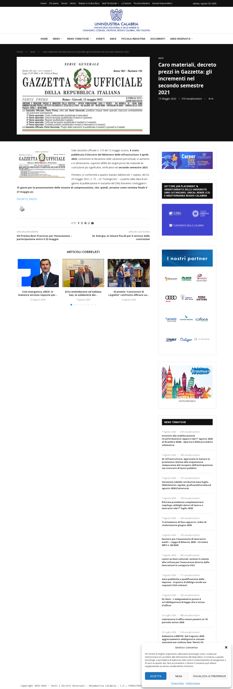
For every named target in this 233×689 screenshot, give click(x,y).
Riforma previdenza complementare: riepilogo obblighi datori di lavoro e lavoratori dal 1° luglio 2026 (183, 505)
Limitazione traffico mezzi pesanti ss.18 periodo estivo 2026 (184, 621)
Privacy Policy (177, 683)
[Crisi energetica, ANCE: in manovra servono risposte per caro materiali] (38, 273)
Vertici (73, 3)
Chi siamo (54, 3)
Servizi (64, 3)
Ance (113, 38)
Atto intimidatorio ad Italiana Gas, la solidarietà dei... (83, 293)
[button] (226, 647)
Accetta (155, 676)
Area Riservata (180, 38)
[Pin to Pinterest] (85, 223)
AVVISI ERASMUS (187, 401)
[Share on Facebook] (78, 223)
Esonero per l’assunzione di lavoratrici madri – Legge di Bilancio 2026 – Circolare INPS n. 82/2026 (185, 542)
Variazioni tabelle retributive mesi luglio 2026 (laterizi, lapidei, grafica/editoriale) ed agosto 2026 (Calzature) (186, 485)
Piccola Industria (142, 3)
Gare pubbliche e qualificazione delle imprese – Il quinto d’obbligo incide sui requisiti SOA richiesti (184, 582)
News (56, 38)
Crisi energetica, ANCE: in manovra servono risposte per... (37, 293)
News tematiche (78, 38)
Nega (178, 676)
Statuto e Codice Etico (88, 3)
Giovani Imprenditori (162, 3)
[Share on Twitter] (82, 223)
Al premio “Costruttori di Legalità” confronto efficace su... (128, 293)
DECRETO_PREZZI (27, 199)
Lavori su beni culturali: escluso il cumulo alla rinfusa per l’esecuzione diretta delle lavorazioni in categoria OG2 (185, 562)
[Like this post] (75, 223)
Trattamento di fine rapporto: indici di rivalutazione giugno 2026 (184, 524)
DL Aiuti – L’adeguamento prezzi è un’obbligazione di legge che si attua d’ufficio (183, 602)
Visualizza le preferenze (209, 676)
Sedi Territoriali (109, 3)
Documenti (157, 38)
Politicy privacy (193, 683)
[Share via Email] (92, 223)
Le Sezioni (126, 3)
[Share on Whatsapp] (89, 223)
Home (44, 3)
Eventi (100, 38)
